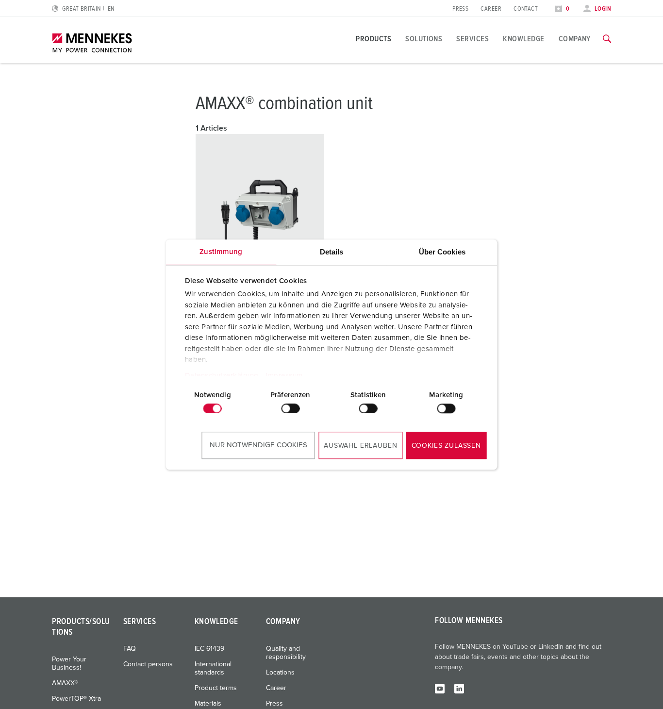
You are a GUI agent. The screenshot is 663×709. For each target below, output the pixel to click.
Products (373, 39)
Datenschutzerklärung (221, 375)
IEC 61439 (209, 648)
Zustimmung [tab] (220, 251)
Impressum (284, 375)
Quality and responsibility (286, 652)
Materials (208, 703)
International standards (213, 668)
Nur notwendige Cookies (258, 445)
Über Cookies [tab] (442, 252)
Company (575, 39)
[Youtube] (440, 688)
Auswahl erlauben (360, 445)
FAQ (129, 648)
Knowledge (523, 39)
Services (472, 39)
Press (460, 9)
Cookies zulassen (446, 445)
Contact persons (148, 664)
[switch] (290, 408)
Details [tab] (332, 252)
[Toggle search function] (607, 39)
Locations (280, 672)
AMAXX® (65, 683)
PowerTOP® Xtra (76, 698)
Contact (526, 9)
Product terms (216, 688)
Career (491, 9)
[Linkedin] (459, 688)
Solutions (423, 39)
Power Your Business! (69, 663)
